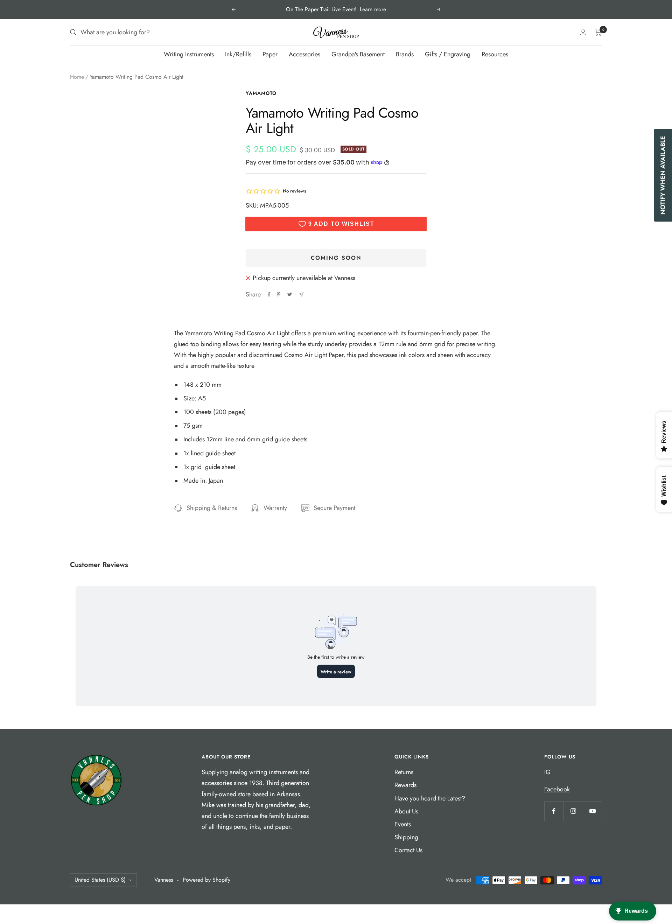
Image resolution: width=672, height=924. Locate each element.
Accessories (304, 54)
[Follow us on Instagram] (573, 811)
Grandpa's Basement (358, 54)
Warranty (275, 507)
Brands (405, 54)
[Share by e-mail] (301, 294)
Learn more (373, 9)
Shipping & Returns (212, 507)
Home (77, 77)
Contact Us (408, 850)
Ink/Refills (238, 54)
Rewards (405, 785)
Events (402, 824)
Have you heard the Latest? (429, 798)
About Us (406, 811)
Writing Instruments (189, 54)
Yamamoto (261, 93)
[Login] (583, 32)
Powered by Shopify (206, 880)
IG (547, 772)
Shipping (406, 837)
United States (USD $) (100, 880)
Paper (270, 54)
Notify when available (662, 175)
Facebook (557, 789)
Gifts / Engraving (447, 54)
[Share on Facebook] (269, 294)
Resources (495, 54)
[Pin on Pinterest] (278, 294)
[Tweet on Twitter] (290, 294)
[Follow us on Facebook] (554, 811)
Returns (403, 772)
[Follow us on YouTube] (592, 811)
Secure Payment (334, 507)
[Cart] (598, 32)
